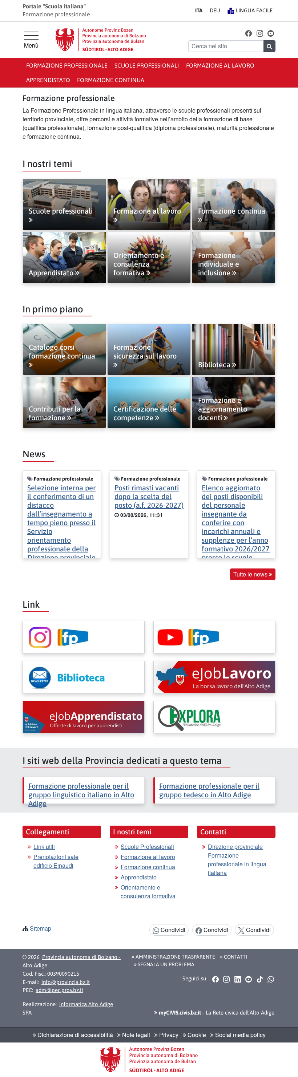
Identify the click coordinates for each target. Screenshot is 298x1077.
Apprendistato (48, 80)
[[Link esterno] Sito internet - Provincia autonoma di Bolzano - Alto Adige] (100, 40)
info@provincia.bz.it (65, 982)
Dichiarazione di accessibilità (74, 1035)
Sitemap (40, 928)
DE (215, 10)
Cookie (196, 1035)
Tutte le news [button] (251, 574)
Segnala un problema (165, 964)
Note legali (135, 1035)
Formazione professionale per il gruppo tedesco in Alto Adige (209, 790)
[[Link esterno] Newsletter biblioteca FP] (83, 677)
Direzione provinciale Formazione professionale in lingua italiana (237, 859)
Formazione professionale (67, 65)
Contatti (235, 957)
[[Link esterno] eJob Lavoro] (214, 677)
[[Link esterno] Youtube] (214, 637)
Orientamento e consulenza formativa (148, 891)
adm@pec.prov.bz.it (59, 990)
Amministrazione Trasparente (174, 957)
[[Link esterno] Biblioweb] (214, 717)
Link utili (44, 846)
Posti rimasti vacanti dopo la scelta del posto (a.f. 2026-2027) (149, 496)
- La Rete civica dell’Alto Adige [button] (215, 1012)
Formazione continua (110, 80)
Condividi (172, 930)
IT (198, 10)
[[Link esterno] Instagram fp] (83, 637)
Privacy (168, 1035)
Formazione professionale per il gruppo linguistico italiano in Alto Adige (81, 794)
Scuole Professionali (147, 846)
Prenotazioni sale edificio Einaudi (55, 861)
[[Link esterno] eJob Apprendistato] (83, 717)
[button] (248, 33)
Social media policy (240, 1035)
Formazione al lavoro (220, 65)
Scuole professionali (146, 65)
